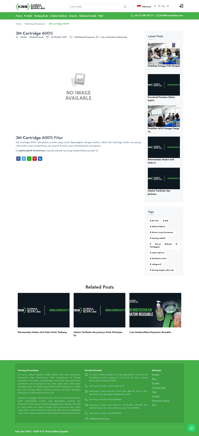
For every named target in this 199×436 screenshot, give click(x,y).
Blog (154, 379)
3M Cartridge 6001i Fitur (39, 138)
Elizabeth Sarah (37, 37)
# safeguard (155, 264)
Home (19, 15)
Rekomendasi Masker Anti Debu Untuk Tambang (42, 332)
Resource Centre (160, 400)
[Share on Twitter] (24, 158)
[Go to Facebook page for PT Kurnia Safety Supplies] (155, 6)
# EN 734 (154, 220)
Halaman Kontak (87, 15)
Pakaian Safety (35, 389)
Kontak (155, 383)
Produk (28, 15)
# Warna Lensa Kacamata (161, 232)
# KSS (165, 220)
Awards (73, 15)
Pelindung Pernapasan (84, 37)
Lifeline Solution (58, 15)
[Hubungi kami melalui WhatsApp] (191, 428)
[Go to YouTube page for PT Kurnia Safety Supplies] (168, 6)
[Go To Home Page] (38, 6)
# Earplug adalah (157, 238)
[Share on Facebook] (18, 158)
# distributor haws (158, 258)
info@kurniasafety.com (171, 15)
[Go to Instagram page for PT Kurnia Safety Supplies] (159, 6)
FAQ (100, 15)
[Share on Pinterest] (34, 158)
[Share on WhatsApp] (29, 158)
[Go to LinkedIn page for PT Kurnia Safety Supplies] (163, 6)
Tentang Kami (41, 15)
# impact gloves (157, 252)
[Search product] (125, 7)
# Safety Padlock (157, 226)
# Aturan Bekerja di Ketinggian (163, 245)
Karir (154, 392)
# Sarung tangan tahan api (162, 270)
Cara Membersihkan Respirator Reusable (150, 332)
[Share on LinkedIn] (40, 158)
